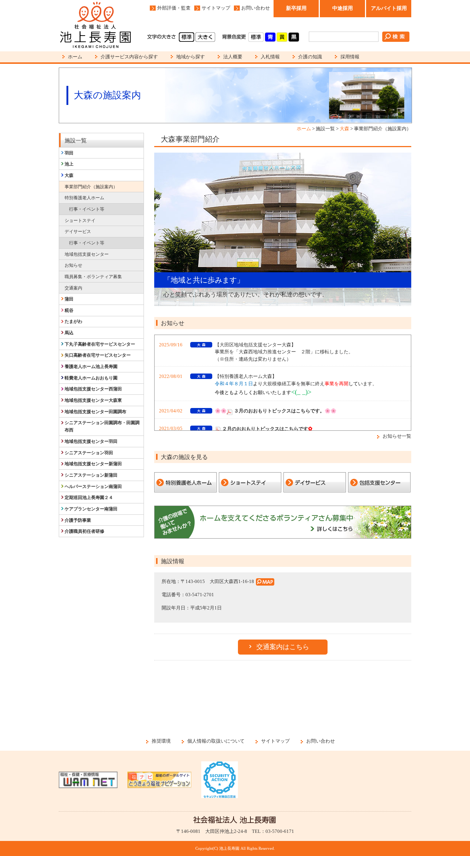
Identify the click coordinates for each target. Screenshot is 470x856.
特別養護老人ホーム (84, 197)
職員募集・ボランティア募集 (93, 276)
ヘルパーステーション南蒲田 (93, 486)
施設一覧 (76, 140)
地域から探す (190, 56)
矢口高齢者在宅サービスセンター (98, 355)
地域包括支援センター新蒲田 (93, 463)
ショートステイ (80, 220)
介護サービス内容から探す (129, 56)
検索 (395, 37)
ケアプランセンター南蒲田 (91, 508)
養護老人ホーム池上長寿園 (91, 366)
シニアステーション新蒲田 (91, 475)
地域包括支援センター (87, 254)
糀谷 (69, 310)
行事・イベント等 (86, 209)
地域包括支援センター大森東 (93, 400)
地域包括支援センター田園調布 (95, 411)
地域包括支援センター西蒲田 (93, 388)
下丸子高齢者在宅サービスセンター (100, 344)
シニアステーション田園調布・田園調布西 (102, 426)
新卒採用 (296, 8)
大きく (205, 37)
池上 (69, 164)
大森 (344, 128)
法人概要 (232, 56)
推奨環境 (161, 741)
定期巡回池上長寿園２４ (89, 497)
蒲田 (69, 299)
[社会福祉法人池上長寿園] (95, 25)
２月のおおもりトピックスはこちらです (265, 428)
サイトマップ (216, 8)
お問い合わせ (255, 8)
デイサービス (78, 231)
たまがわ (73, 321)
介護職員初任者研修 (84, 531)
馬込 (69, 332)
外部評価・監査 (174, 8)
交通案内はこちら (282, 647)
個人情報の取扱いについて (216, 741)
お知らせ (73, 265)
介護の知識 (310, 56)
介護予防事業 (78, 520)
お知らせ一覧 (397, 436)
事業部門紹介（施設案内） (91, 186)
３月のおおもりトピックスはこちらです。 (279, 411)
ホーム (75, 56)
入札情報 (270, 56)
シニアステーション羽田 (89, 452)
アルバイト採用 (389, 8)
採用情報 (349, 56)
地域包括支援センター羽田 (91, 441)
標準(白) (256, 37)
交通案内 (73, 288)
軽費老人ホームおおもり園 (91, 377)
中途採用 (342, 8)
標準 (186, 37)
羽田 (69, 153)
